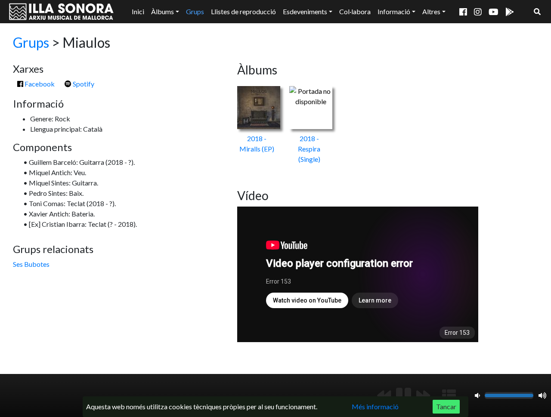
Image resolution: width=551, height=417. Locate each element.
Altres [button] (431, 11)
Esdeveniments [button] (305, 11)
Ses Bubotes (31, 264)
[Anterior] (384, 395)
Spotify (82, 84)
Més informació (375, 406)
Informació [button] (394, 11)
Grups (195, 11)
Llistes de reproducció (243, 11)
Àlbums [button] (162, 11)
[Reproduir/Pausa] (403, 395)
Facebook (39, 84)
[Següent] (423, 395)
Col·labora (355, 11)
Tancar (446, 406)
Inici (138, 11)
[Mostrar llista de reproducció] (449, 395)
